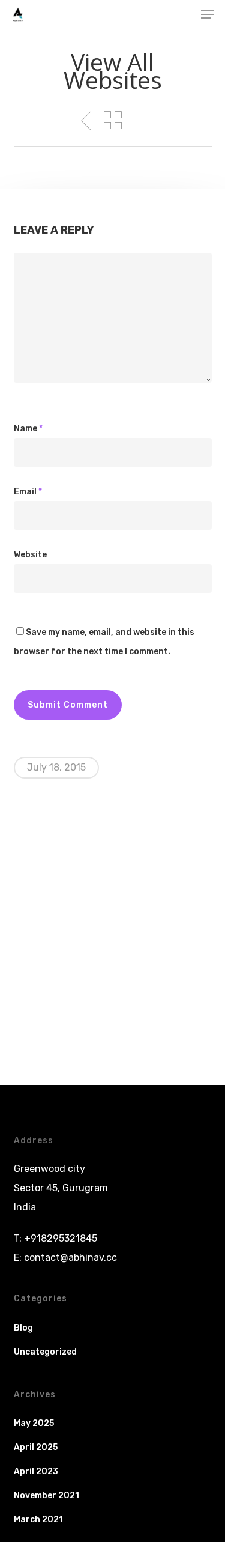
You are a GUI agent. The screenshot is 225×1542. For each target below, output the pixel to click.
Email (28, 492)
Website (30, 555)
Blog (23, 1328)
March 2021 (38, 1519)
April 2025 (36, 1447)
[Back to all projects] (113, 120)
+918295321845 (60, 1238)
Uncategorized (45, 1352)
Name (28, 428)
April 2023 (36, 1471)
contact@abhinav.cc (70, 1257)
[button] (207, 14)
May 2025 (34, 1423)
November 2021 (46, 1495)
